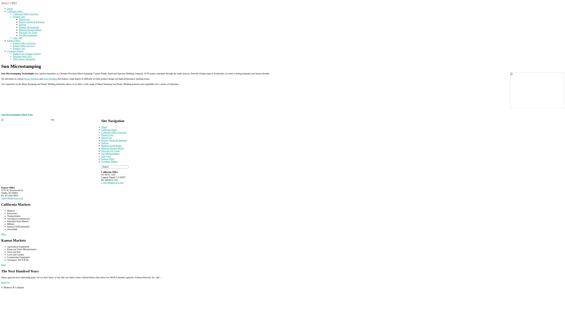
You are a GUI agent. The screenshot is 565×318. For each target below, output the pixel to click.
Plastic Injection (31, 79)
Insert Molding (50, 79)
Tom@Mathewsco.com (12, 198)
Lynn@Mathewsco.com (112, 182)
